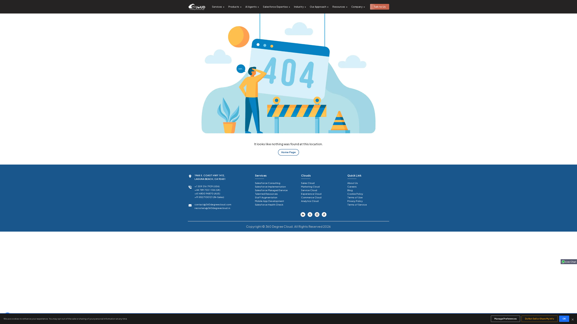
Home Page (288, 152)
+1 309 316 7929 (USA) (207, 186)
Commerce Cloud (311, 197)
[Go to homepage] (197, 6)
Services (217, 6)
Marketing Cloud (310, 186)
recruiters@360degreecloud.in (212, 208)
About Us (352, 183)
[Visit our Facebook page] (310, 214)
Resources (338, 6)
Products (233, 6)
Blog (350, 190)
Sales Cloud (308, 183)
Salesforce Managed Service (271, 190)
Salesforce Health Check (269, 204)
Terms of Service (357, 204)
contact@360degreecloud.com (213, 204)
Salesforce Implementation (270, 186)
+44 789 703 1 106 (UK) (207, 189)
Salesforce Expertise (275, 6)
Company (357, 6)
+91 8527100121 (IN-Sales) (209, 197)
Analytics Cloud (310, 201)
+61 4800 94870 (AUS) (207, 193)
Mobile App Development (269, 201)
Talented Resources (266, 193)
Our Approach (318, 6)
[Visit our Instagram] (317, 214)
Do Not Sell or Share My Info (539, 318)
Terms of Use (355, 197)
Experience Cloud (311, 193)
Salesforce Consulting (267, 183)
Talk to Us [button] (380, 6)
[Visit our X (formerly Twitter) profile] (324, 214)
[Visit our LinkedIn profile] (303, 214)
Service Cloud (309, 190)
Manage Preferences (505, 318)
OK (564, 318)
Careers (352, 186)
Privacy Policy (355, 201)
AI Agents (251, 6)
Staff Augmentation (266, 197)
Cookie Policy (355, 193)
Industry (299, 6)
